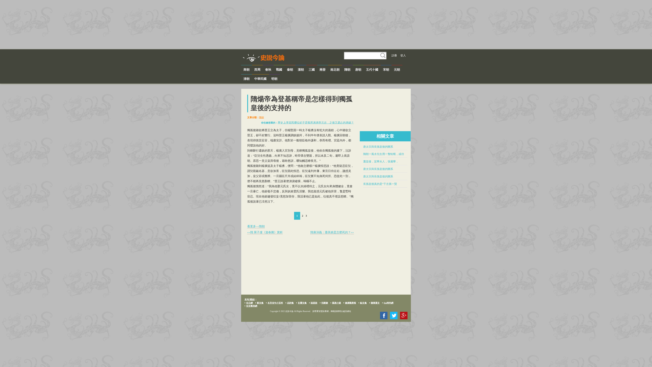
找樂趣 (324, 303)
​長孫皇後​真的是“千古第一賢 (380, 183)
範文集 (260, 303)
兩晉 (323, 69)
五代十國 (372, 69)
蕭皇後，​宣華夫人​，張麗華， (381, 161)
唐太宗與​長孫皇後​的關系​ (378, 146)
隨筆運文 (375, 303)
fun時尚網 (388, 303)
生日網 (249, 303)
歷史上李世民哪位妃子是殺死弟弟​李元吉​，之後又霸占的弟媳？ (316, 122)
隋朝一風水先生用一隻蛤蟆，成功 (383, 154)
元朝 (397, 69)
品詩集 (290, 303)
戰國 (279, 69)
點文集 (363, 303)
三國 (312, 69)
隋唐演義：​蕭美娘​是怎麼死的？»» (332, 232)
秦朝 (290, 69)
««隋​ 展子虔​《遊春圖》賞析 (265, 232)
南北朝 (335, 69)
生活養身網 (251, 306)
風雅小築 (336, 303)
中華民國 (260, 79)
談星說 (314, 303)
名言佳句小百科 (275, 303)
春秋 (268, 69)
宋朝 (386, 69)
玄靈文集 (302, 303)
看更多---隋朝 (256, 226)
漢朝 (301, 69)
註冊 (394, 55)
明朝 (274, 79)
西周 (257, 69)
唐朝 (358, 69)
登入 (403, 55)
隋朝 (347, 69)
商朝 (246, 69)
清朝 (246, 79)
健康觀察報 (350, 303)
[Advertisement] (326, 24)
